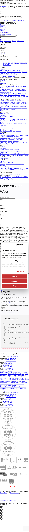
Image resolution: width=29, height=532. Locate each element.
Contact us (2, 53)
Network (8, 96)
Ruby (21, 119)
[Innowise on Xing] (14, 512)
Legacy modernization (5, 92)
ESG (23, 381)
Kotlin (1, 125)
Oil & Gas (19, 142)
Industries (2, 29)
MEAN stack (6, 169)
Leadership (25, 72)
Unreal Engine (10, 121)
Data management (9, 100)
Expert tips (12, 73)
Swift (5, 125)
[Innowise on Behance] (14, 518)
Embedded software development (15, 87)
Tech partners (10, 74)
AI (5, 20)
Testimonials (3, 74)
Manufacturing (9, 139)
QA (17, 177)
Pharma (17, 149)
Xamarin (19, 123)
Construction (25, 142)
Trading (11, 135)
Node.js (14, 119)
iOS (1, 123)
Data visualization (10, 102)
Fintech (20, 177)
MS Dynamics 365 (7, 131)
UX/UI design (11, 374)
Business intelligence (21, 102)
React (1, 116)
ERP (1, 129)
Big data (2, 100)
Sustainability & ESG (5, 105)
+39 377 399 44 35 (7, 366)
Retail (26, 135)
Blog (7, 73)
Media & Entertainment (17, 138)
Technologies (3, 27)
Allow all (14, 276)
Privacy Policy (3, 6)
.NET (4, 119)
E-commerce (3, 151)
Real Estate (3, 144)
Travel (13, 144)
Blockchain (6, 109)
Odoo (14, 131)
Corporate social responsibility (14, 72)
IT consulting (19, 372)
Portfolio (2, 30)
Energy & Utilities (11, 142)
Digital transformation (5, 106)
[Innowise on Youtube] (14, 510)
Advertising (16, 141)
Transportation (3, 141)
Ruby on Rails (21, 168)
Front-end (2, 115)
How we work (3, 70)
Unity (18, 119)
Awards (23, 74)
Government (3, 142)
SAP (1, 131)
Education (16, 136)
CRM (5, 129)
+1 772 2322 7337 (12, 358)
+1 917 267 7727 (13, 356)
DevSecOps (3, 96)
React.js (7, 168)
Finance (14, 20)
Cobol (15, 121)
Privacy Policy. (4, 500)
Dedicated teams (15, 164)
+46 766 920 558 (8, 368)
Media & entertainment (11, 385)
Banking (6, 135)
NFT (11, 109)
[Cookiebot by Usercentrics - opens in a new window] (17, 245)
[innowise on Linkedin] (14, 507)
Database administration (14, 95)
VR (4, 110)
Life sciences (20, 20)
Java (1, 119)
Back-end (2, 118)
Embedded (8, 381)
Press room (9, 76)
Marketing (10, 141)
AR (1, 110)
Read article (3, 80)
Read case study (4, 158)
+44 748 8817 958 (7, 365)
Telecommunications (5, 138)
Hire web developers (5, 167)
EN (1, 39)
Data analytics (17, 100)
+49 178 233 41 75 (11, 361)
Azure (4, 128)
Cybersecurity (18, 108)
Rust (1, 121)
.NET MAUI (25, 123)
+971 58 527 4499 (7, 364)
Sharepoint (12, 128)
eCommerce (22, 135)
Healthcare (2, 136)
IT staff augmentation (16, 96)
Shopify (8, 178)
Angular (5, 116)
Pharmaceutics (9, 136)
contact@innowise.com (8, 312)
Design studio (13, 388)
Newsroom (3, 76)
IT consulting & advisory (6, 86)
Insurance (15, 135)
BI (6, 379)
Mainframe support (21, 90)
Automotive (16, 139)
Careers (14, 76)
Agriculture (9, 144)
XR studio (20, 388)
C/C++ (4, 121)
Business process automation (18, 106)
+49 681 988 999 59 (10, 359)
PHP (11, 119)
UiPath (11, 178)
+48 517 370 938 (8, 369)
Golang (25, 119)
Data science (23, 103)
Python (7, 119)
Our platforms (3, 152)
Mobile (9, 20)
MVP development (16, 89)
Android (4, 123)
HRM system (20, 154)
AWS (1, 128)
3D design (10, 93)
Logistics (22, 139)
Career (8, 388)
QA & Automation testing (13, 375)
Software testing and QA (19, 93)
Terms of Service (14, 493)
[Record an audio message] (1, 290)
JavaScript (13, 116)
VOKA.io (25, 388)
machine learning (14, 378)
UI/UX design (3, 93)
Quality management (13, 70)
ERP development (11, 90)
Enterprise (2, 139)
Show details (20, 271)
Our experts (3, 73)
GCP (8, 128)
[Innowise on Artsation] (14, 515)
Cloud (1, 126)
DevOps (23, 95)
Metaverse (15, 109)
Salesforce (18, 131)
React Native (13, 123)
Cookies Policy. (12, 500)
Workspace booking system (21, 155)
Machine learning (4, 103)
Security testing (4, 95)
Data (1, 20)
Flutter (8, 123)
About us (2, 25)
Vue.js (9, 116)
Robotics (14, 381)
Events (27, 74)
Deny (14, 285)
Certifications (17, 74)
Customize (14, 281)
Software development (10, 372)
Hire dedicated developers (6, 162)
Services (2, 26)
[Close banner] (26, 245)
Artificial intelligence (14, 103)
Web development (17, 86)
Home (1, 179)
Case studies (3, 148)
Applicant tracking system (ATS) (8, 154)
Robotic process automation (7, 108)
